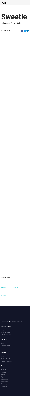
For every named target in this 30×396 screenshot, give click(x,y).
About (2, 330)
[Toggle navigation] (23, 2)
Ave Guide (3, 370)
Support (3, 374)
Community (4, 384)
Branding (3, 10)
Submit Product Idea (6, 334)
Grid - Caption (18, 10)
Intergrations (4, 379)
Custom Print (10, 10)
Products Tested (5, 332)
